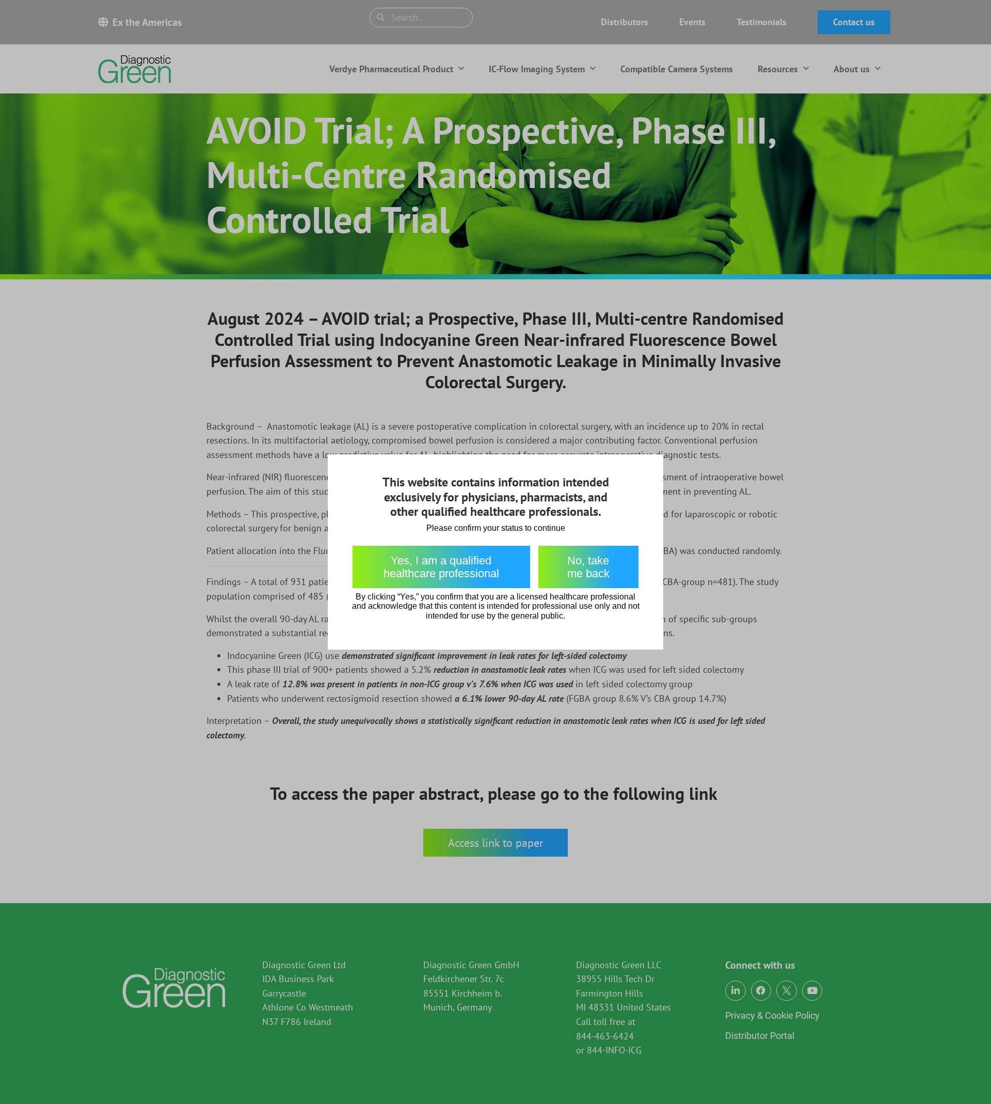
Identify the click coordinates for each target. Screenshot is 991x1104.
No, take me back (588, 567)
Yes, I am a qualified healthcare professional (441, 567)
